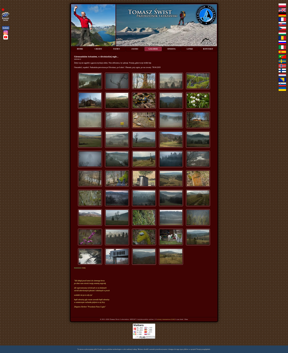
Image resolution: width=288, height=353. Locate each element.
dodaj (84, 268)
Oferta (171, 49)
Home (80, 49)
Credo (98, 49)
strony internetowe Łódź (166, 319)
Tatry (116, 49)
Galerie (153, 49)
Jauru (134, 49)
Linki (190, 49)
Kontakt (208, 49)
